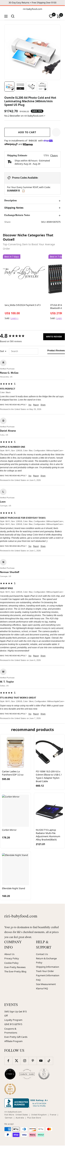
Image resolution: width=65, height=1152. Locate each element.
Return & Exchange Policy (46, 960)
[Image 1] (9, 87)
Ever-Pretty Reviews (15, 967)
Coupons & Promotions (10, 1030)
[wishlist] (51, 16)
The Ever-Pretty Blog (15, 971)
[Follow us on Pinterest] (33, 1061)
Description (10, 200)
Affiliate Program (13, 1041)
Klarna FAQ (42, 988)
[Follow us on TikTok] (49, 1061)
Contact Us (42, 954)
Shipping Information (47, 966)
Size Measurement (46, 984)
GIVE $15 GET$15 (13, 1024)
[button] (56, 132)
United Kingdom (39, 1114)
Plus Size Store (34, 1117)
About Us (9, 954)
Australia (20, 1117)
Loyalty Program (13, 1019)
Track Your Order (45, 971)
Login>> (15, 318)
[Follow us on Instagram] (25, 1061)
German (8, 1117)
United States (21, 1114)
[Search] (12, 16)
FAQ (38, 979)
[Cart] (58, 16)
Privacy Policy (11, 958)
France (53, 1114)
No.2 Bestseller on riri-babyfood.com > (24, 115)
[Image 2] (20, 87)
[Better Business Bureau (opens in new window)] (26, 1103)
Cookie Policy (11, 962)
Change (54, 155)
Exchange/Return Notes (17, 215)
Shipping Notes (13, 207)
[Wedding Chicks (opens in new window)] (10, 1074)
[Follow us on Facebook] (8, 1061)
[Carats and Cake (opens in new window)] (27, 1074)
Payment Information (47, 975)
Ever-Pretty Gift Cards (15, 1036)
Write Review (54, 337)
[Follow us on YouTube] (41, 1061)
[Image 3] (31, 87)
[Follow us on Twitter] (16, 1061)
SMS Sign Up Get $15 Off (15, 1013)
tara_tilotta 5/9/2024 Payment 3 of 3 (23, 305)
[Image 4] (42, 87)
